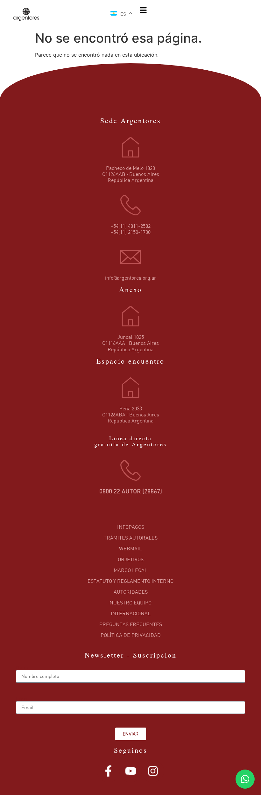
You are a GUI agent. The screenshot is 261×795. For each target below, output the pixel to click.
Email (22, 698)
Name (22, 667)
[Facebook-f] (108, 771)
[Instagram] (153, 771)
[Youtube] (130, 771)
